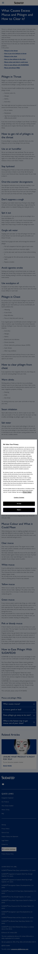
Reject (19, 510)
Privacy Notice (27, 492)
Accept (19, 503)
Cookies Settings (19, 497)
